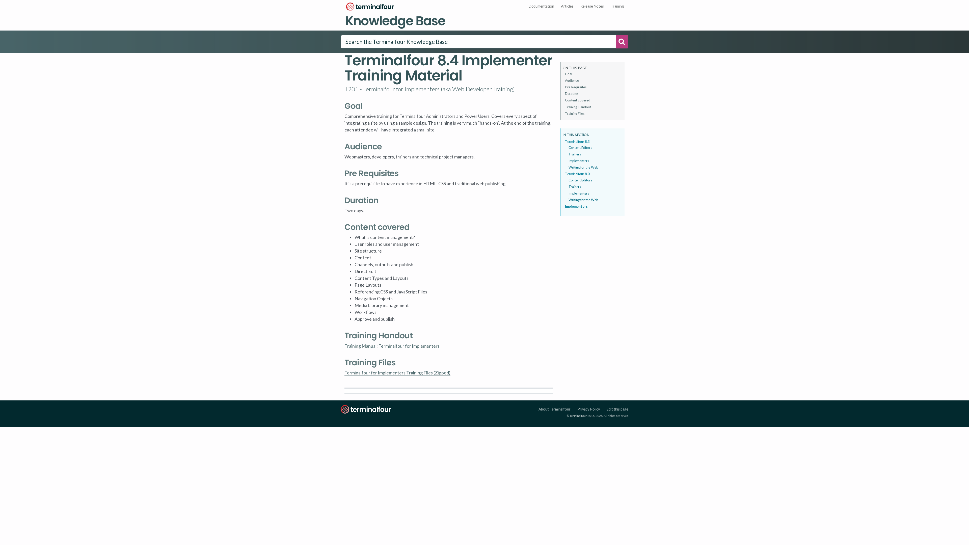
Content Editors (580, 148)
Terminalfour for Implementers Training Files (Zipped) (397, 372)
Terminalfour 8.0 (577, 174)
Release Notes (592, 6)
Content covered (577, 100)
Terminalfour (578, 415)
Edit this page (617, 409)
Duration (571, 94)
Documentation (541, 6)
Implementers (579, 161)
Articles (567, 6)
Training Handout (578, 107)
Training (617, 6)
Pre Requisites (575, 87)
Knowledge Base (395, 21)
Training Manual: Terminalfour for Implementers (392, 346)
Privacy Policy (588, 409)
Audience (572, 80)
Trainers (575, 154)
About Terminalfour (555, 409)
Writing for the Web (583, 167)
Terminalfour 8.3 (577, 142)
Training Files (574, 114)
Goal (568, 74)
